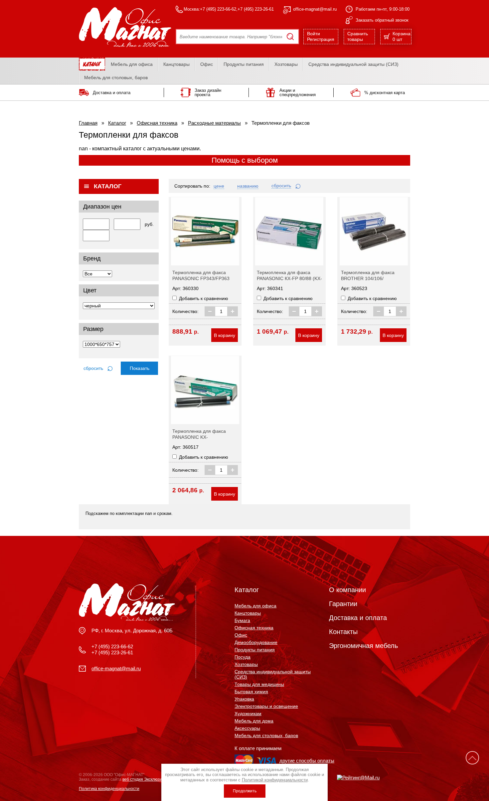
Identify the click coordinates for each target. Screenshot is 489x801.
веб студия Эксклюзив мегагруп (152, 779)
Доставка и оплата (358, 617)
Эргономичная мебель (363, 645)
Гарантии (343, 603)
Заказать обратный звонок (382, 20)
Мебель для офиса (132, 64)
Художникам (248, 713)
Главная (88, 123)
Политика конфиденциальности (109, 788)
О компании (347, 589)
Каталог (117, 123)
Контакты (343, 631)
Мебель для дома (254, 720)
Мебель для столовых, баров (116, 77)
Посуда (242, 657)
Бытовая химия (251, 691)
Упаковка (244, 699)
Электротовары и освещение (266, 706)
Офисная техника (157, 123)
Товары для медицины (259, 684)
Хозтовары (286, 64)
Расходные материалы (214, 123)
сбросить (93, 368)
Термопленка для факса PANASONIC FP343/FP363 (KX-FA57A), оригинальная (201, 278)
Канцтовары (176, 64)
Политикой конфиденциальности (275, 779)
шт (401, 36)
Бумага (242, 620)
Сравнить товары (357, 36)
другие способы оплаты (306, 760)
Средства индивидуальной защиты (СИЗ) (353, 64)
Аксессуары (247, 728)
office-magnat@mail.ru (315, 9)
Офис (206, 64)
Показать (139, 368)
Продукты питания (244, 64)
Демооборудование (256, 642)
